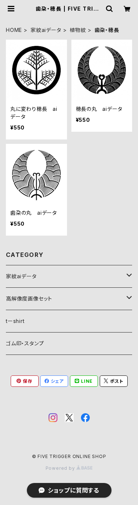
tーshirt (15, 321)
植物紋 (78, 30)
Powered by (61, 468)
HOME (14, 30)
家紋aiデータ (46, 30)
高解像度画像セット (29, 298)
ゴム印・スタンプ (25, 343)
